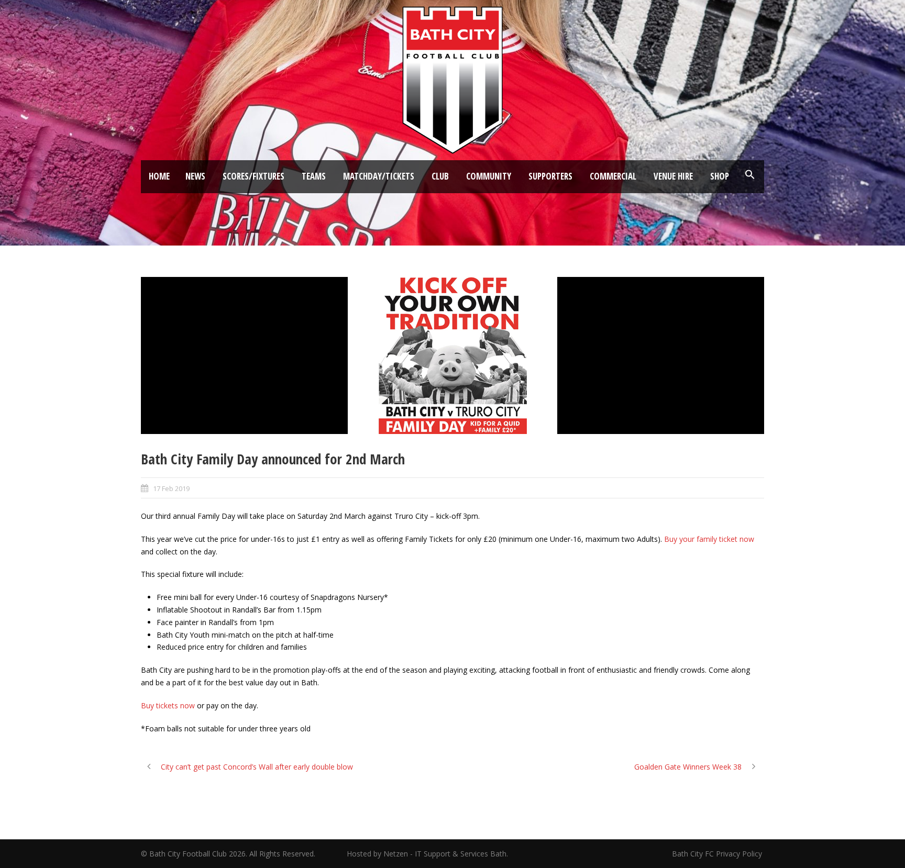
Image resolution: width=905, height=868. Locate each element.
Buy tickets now (168, 705)
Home (159, 176)
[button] (750, 175)
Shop (719, 176)
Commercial (613, 176)
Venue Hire (673, 176)
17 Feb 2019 (171, 488)
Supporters (550, 176)
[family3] (452, 355)
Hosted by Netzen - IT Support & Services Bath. (427, 854)
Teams (314, 176)
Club (440, 176)
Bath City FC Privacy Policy (718, 854)
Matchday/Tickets (378, 176)
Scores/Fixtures (253, 176)
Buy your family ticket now (709, 539)
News (195, 176)
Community (488, 176)
